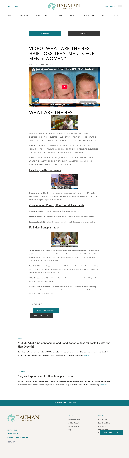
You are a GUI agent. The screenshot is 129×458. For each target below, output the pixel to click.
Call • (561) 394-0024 (45, 310)
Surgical (58, 15)
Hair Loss (24, 15)
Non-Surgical (41, 15)
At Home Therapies (74, 420)
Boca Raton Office (104, 423)
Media (104, 15)
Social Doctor (22, 437)
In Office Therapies (74, 423)
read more (87, 355)
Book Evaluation (110, 6)
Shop (72, 15)
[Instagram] (11, 441)
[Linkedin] (14, 441)
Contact (118, 15)
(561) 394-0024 (13, 6)
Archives (84, 33)
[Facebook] (9, 441)
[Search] (120, 6)
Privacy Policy (13, 430)
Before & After (88, 15)
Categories (45, 33)
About (9, 15)
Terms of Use (12, 433)
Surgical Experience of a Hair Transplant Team (46, 376)
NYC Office (101, 426)
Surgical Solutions (73, 426)
